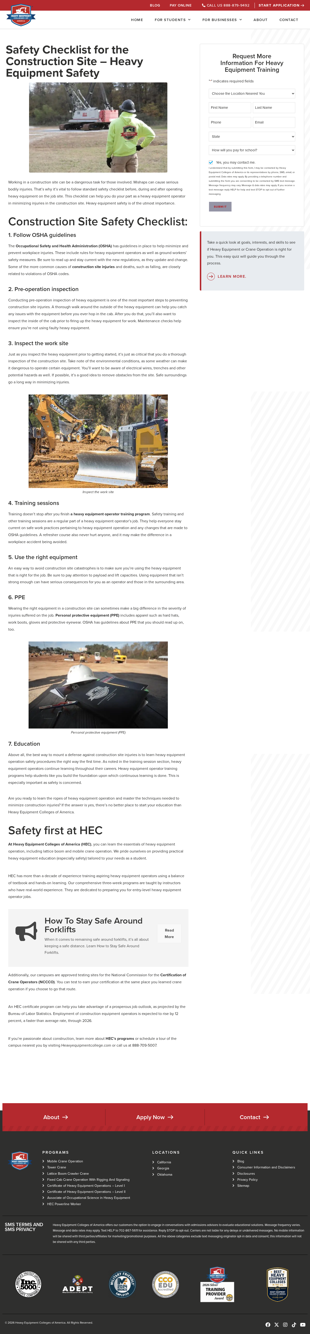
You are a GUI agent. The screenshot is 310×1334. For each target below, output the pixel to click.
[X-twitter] (276, 1324)
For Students (170, 19)
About (261, 19)
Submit (220, 206)
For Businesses (219, 19)
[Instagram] (285, 1324)
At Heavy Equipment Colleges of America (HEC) (49, 844)
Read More (169, 933)
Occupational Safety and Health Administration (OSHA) (64, 246)
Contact (289, 19)
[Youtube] (302, 1324)
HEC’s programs (120, 1038)
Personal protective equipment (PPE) (87, 615)
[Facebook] (267, 1324)
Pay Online (181, 5)
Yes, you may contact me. (235, 162)
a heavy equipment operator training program (110, 514)
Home (137, 19)
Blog (155, 5)
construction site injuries (93, 267)
